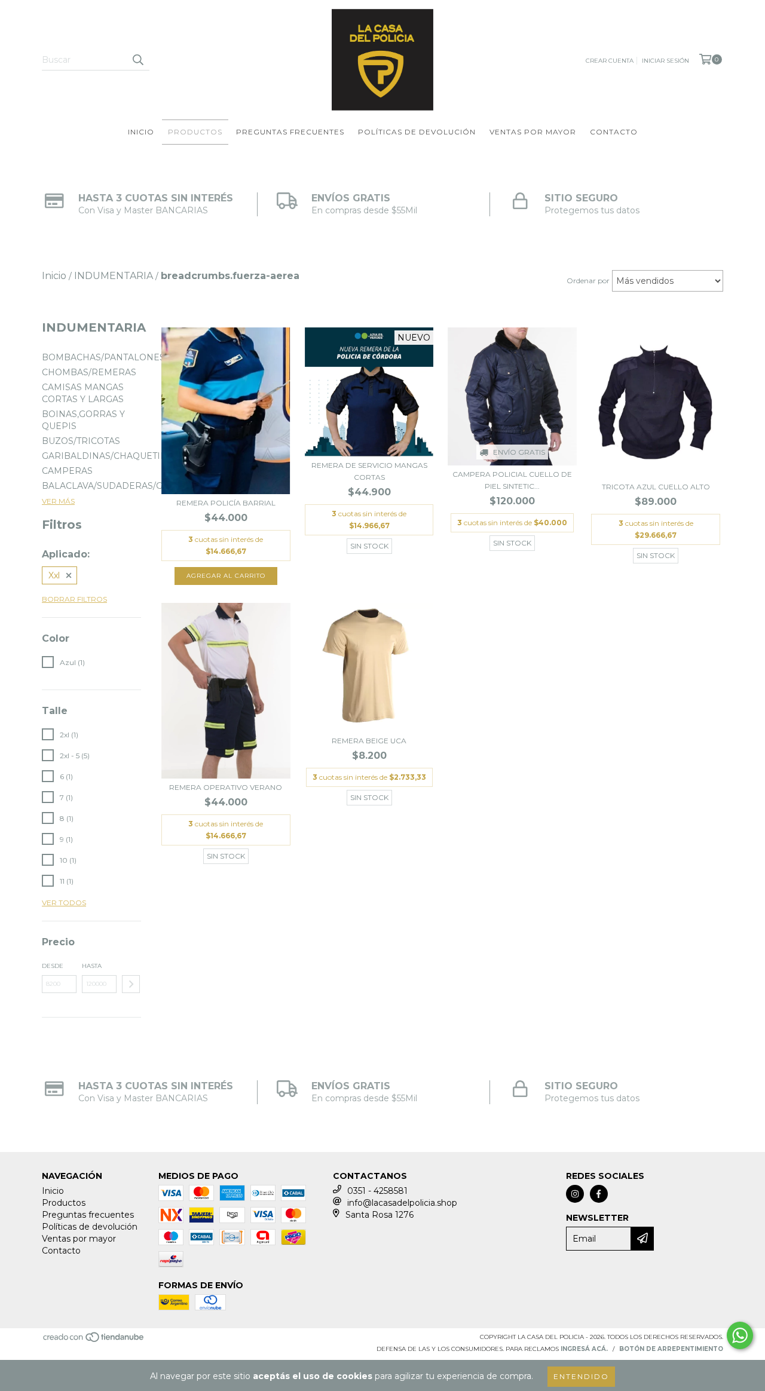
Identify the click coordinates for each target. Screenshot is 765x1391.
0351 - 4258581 (377, 1190)
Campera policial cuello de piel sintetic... (512, 480)
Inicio (141, 131)
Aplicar (131, 984)
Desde (52, 966)
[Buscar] (137, 60)
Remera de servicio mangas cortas (369, 471)
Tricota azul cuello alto (656, 486)
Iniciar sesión (665, 61)
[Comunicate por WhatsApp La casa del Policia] (740, 1335)
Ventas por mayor (532, 131)
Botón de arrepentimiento (671, 1349)
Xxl (54, 575)
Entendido (581, 1376)
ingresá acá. (584, 1349)
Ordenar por (588, 280)
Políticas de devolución (417, 131)
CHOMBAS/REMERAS (89, 372)
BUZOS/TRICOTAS (81, 441)
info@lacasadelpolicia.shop (402, 1202)
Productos (195, 131)
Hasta (92, 966)
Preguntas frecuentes (290, 131)
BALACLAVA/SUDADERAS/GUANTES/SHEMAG (141, 485)
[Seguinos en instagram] (575, 1194)
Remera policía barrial (226, 502)
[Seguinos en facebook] (599, 1194)
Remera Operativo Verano (225, 787)
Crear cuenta (610, 61)
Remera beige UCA (369, 740)
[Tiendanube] (94, 1340)
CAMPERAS (67, 470)
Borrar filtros (74, 599)
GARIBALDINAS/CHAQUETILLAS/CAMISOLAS (140, 456)
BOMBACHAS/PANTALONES (103, 357)
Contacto (614, 131)
